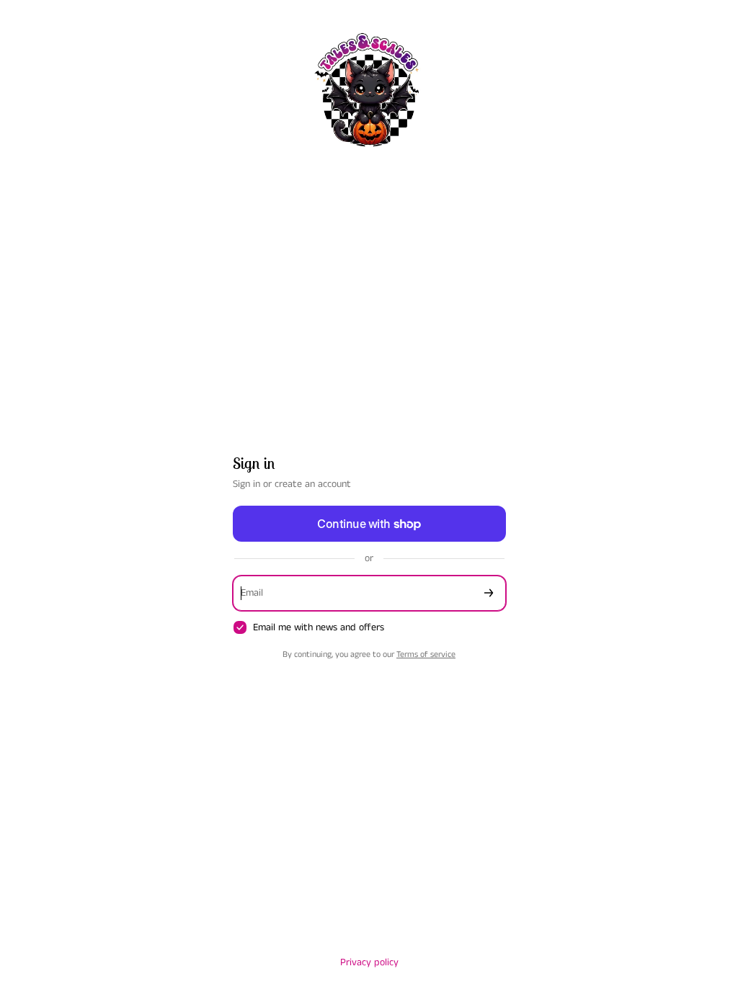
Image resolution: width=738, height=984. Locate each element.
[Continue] (488, 593)
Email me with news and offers (318, 628)
